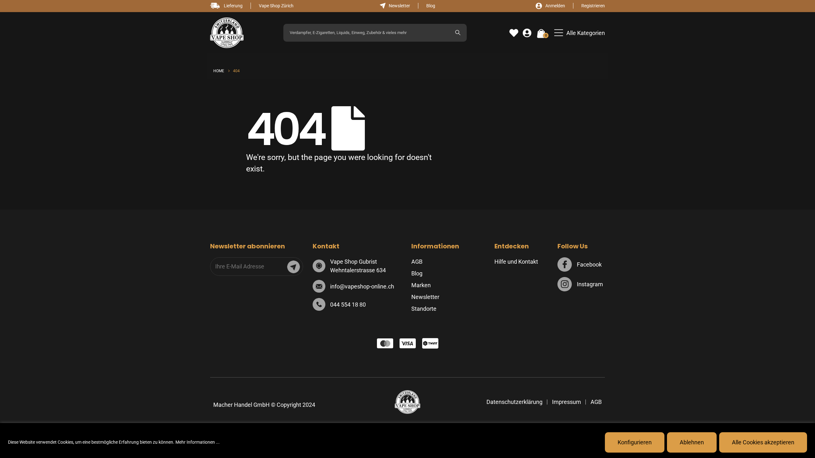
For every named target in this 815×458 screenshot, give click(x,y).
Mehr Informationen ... (197, 442)
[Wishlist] (513, 33)
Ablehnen (692, 442)
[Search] (458, 33)
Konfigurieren (635, 442)
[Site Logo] (227, 32)
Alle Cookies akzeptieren (763, 442)
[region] (407, 440)
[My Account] (527, 33)
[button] (579, 32)
